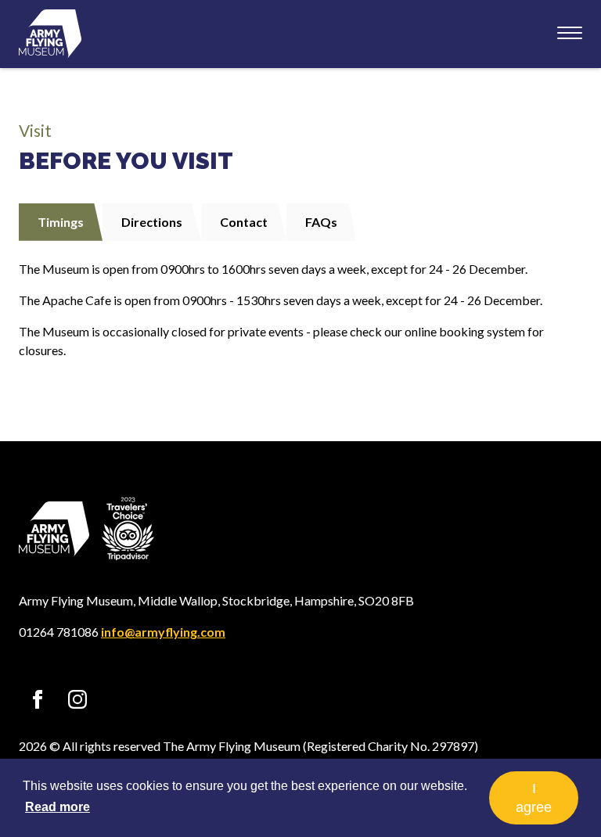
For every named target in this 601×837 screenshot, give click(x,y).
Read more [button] (57, 807)
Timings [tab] (61, 221)
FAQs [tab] (321, 221)
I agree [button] (534, 798)
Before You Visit (126, 160)
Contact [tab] (244, 221)
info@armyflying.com (163, 631)
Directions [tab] (151, 221)
